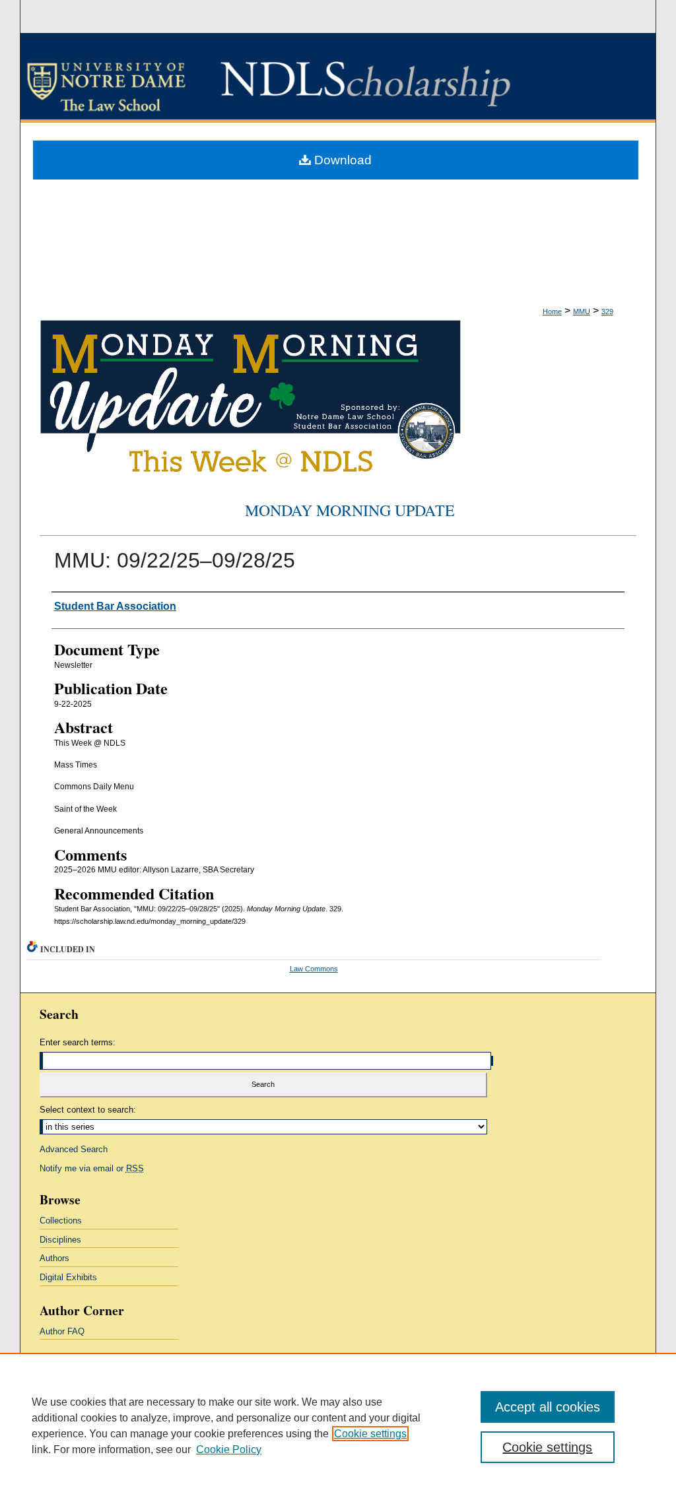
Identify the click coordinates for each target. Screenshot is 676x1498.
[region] (338, 1425)
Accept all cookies (547, 1407)
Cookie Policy (228, 1449)
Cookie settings (370, 1433)
